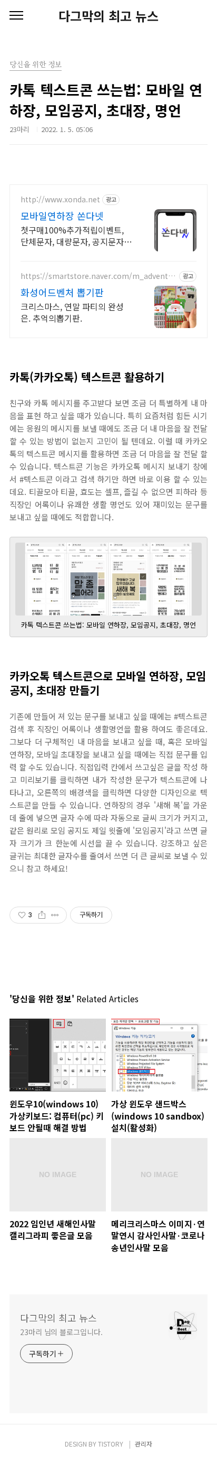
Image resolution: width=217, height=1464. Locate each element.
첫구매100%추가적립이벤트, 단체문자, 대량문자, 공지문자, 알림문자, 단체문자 (73, 235)
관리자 (143, 1443)
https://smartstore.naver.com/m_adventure (98, 276)
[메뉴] (16, 15)
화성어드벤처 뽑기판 (62, 292)
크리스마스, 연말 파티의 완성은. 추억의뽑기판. (72, 312)
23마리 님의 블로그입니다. (61, 1332)
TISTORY (110, 1443)
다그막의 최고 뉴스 (108, 16)
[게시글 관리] (55, 915)
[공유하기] (41, 915)
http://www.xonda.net (60, 199)
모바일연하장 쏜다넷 (62, 215)
